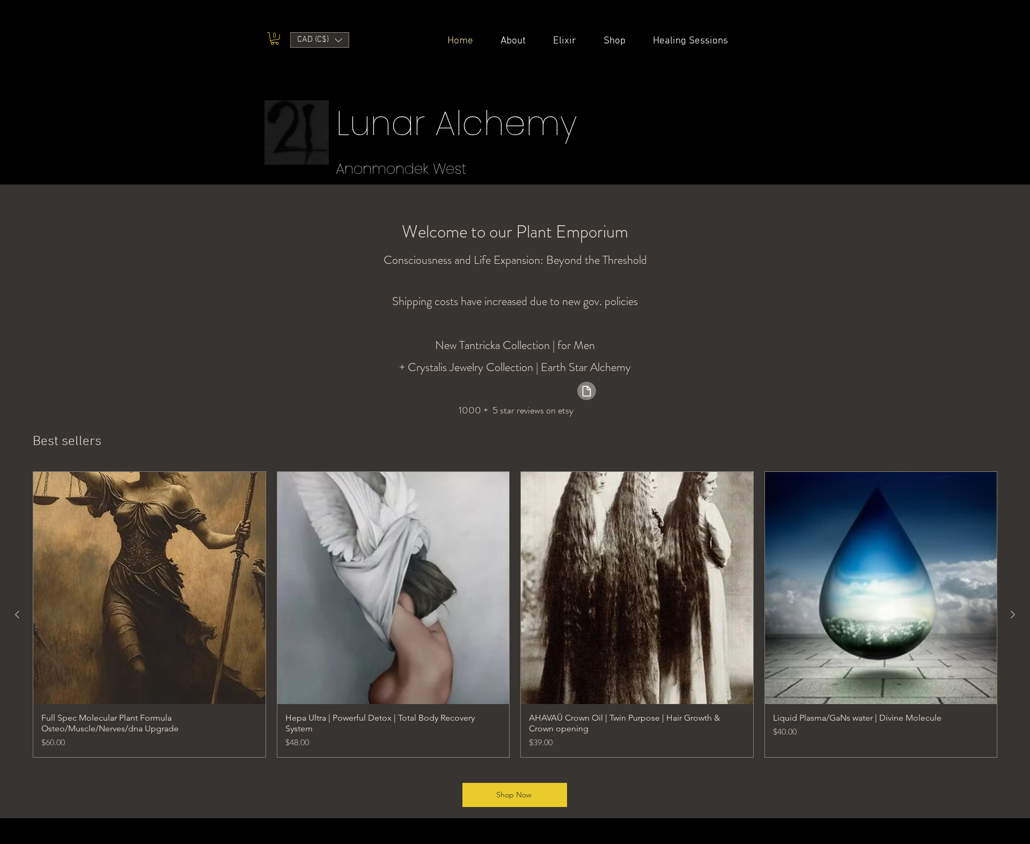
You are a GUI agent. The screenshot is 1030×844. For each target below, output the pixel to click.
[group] (515, 614)
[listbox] (319, 40)
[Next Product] (1012, 614)
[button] (274, 38)
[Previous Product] (17, 614)
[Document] (586, 391)
